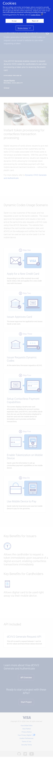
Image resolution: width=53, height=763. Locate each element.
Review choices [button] (23, 28)
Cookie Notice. (36, 15)
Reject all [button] (35, 21)
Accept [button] (14, 21)
